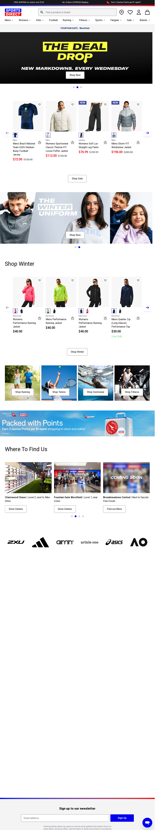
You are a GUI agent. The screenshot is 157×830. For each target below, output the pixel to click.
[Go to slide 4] (83, 516)
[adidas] (40, 542)
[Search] (42, 12)
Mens (8, 20)
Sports (98, 20)
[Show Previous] (7, 133)
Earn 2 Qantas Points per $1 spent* (126, 2)
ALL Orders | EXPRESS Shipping (75, 2)
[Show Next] (147, 133)
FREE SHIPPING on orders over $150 (29, 2)
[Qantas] (77, 423)
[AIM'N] (65, 542)
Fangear (114, 20)
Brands (143, 20)
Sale (129, 20)
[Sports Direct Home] (13, 12)
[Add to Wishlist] (39, 104)
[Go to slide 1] (74, 87)
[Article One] (89, 542)
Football (53, 20)
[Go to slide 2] (77, 87)
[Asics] (114, 542)
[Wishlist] (130, 12)
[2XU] (16, 542)
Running (67, 20)
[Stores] (121, 12)
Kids (38, 20)
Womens (23, 20)
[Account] (138, 12)
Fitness (83, 20)
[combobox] (77, 12)
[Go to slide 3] (81, 87)
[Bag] (147, 12)
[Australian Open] (139, 542)
